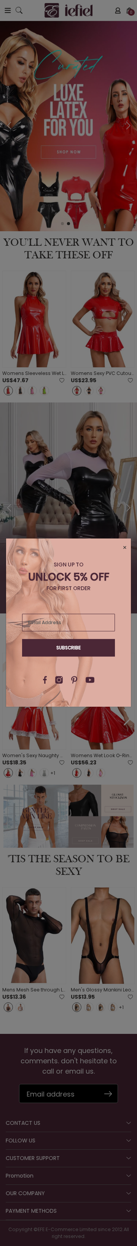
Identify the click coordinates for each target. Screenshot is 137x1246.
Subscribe (68, 647)
